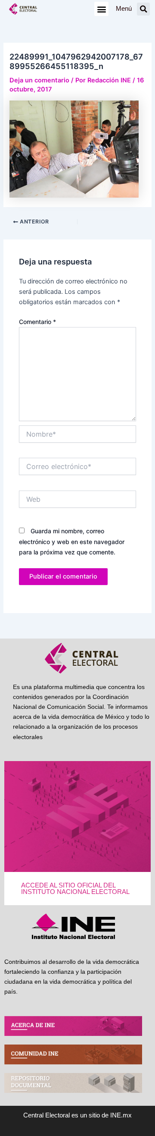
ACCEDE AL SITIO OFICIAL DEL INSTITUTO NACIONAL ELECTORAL (75, 888)
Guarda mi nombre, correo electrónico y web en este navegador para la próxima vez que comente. (71, 541)
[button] (101, 9)
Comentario (37, 321)
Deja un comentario (39, 80)
